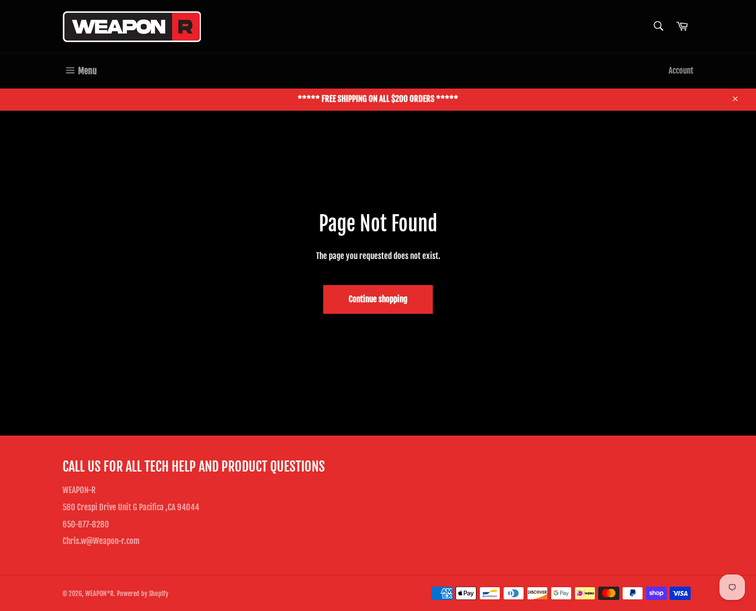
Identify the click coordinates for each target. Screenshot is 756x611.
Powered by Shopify (142, 593)
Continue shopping (378, 299)
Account (681, 70)
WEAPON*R (99, 593)
